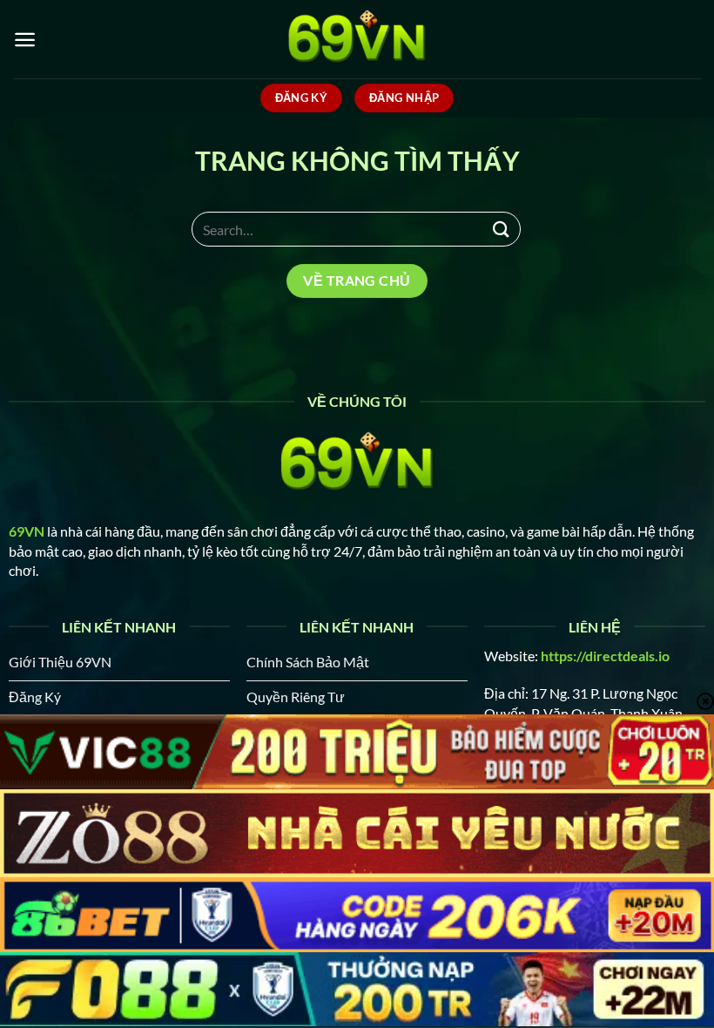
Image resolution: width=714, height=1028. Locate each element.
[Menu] (25, 40)
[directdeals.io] (357, 39)
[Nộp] (501, 229)
